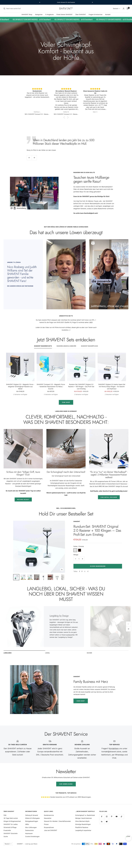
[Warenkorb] (127, 8)
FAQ (5, 815)
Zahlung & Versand (31, 815)
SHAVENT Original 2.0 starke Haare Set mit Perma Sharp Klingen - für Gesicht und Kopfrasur (111, 386)
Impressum (29, 833)
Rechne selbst (23, 499)
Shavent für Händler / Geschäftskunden (57, 821)
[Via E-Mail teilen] (87, 571)
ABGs (27, 824)
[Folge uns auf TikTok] (121, 816)
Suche (6, 836)
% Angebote (49, 14)
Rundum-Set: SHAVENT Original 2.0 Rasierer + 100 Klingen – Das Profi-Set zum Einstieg (81, 386)
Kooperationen (49, 827)
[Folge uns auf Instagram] (106, 816)
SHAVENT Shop (27, 14)
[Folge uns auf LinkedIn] (101, 821)
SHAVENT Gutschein (11, 833)
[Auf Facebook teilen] (79, 571)
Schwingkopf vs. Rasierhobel (85, 815)
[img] (37, 89)
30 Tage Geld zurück (11, 818)
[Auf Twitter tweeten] (85, 571)
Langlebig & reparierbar (83, 830)
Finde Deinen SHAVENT (64, 14)
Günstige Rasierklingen (83, 824)
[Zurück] (128, 623)
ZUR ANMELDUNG (66, 784)
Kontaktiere (114, 748)
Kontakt (107, 14)
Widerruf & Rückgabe (32, 818)
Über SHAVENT (80, 14)
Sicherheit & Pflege (10, 827)
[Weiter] (128, 629)
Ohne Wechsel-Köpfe (82, 821)
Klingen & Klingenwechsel (12, 821)
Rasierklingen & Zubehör (66, 346)
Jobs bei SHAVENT (50, 830)
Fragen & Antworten (95, 14)
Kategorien (38, 14)
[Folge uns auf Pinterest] (111, 816)
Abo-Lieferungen (31, 827)
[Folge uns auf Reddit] (106, 821)
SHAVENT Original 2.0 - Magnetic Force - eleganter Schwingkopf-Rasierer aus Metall (20, 386)
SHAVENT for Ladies (11, 824)
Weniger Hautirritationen (83, 818)
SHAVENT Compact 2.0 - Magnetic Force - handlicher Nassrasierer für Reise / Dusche (51, 386)
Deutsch (115, 8)
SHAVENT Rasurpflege (89, 346)
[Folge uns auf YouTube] (116, 816)
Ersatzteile (7, 830)
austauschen (70, 635)
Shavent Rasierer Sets (43, 346)
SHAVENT (76, 521)
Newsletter (47, 818)
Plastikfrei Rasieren (81, 827)
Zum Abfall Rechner (108, 497)
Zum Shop (66, 402)
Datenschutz (29, 830)
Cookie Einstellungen (32, 836)
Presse (46, 824)
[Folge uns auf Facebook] (101, 816)
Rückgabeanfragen (31, 821)
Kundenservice (49, 815)
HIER (90, 322)
